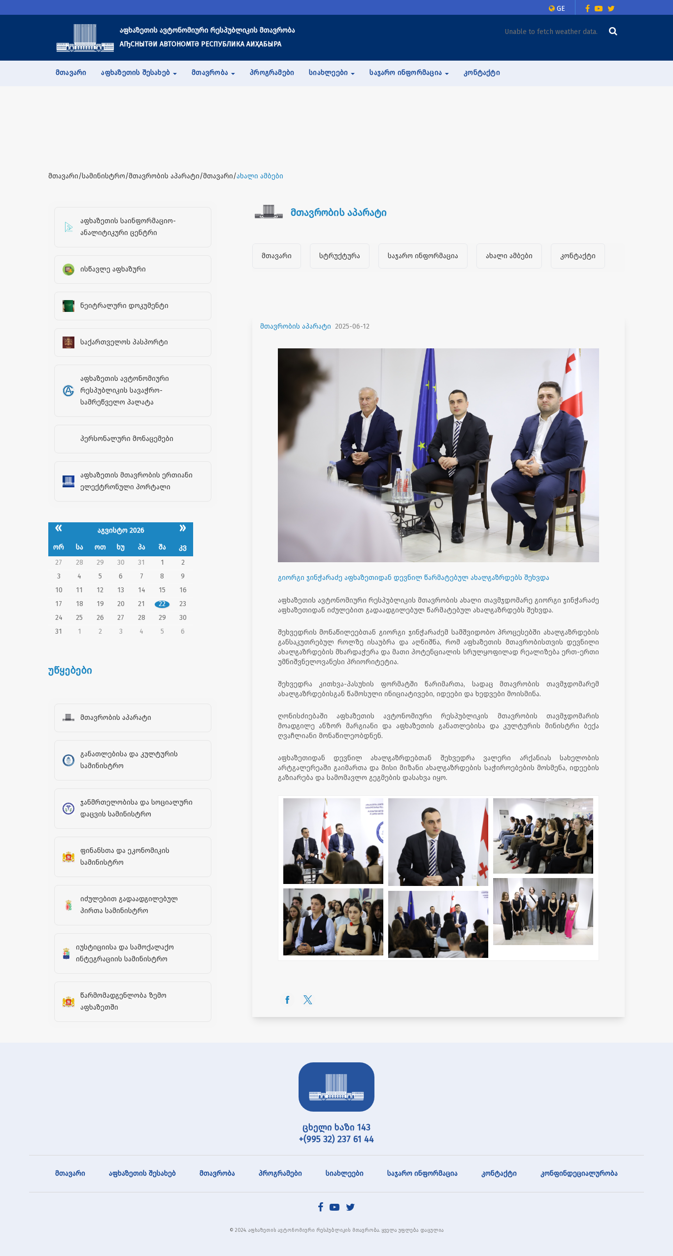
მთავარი (71, 72)
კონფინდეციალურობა (579, 1173)
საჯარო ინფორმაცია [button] (407, 72)
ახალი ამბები (509, 256)
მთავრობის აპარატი (295, 326)
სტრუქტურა (339, 256)
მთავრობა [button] (211, 72)
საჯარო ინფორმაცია (423, 256)
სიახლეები (345, 1173)
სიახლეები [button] (329, 72)
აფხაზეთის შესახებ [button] (136, 72)
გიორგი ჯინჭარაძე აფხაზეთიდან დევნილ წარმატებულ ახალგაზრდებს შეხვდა (413, 578)
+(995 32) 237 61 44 (336, 1139)
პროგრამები (272, 72)
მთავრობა (217, 1173)
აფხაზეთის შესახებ (142, 1173)
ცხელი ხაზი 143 (336, 1127)
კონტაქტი (482, 72)
